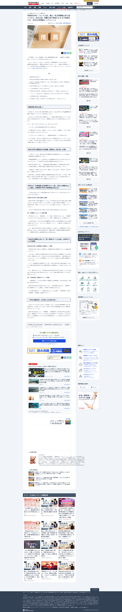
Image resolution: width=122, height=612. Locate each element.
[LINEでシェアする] (70, 53)
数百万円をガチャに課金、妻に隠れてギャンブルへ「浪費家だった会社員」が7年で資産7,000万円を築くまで (91, 64)
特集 (35, 7)
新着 (30, 7)
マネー (45, 7)
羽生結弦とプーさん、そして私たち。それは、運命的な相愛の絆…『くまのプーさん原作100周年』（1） (91, 51)
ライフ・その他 (62, 7)
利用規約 (28, 607)
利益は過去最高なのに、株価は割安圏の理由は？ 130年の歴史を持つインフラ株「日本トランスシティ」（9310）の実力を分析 (93, 197)
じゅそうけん (30, 23)
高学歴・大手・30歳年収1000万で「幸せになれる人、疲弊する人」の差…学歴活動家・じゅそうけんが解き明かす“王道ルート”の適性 (91, 57)
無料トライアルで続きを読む (49, 341)
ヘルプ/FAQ (81, 607)
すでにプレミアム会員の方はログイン (49, 343)
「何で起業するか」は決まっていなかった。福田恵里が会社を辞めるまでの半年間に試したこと (32, 510)
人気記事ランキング (88, 70)
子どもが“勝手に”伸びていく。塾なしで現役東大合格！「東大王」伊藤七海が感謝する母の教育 (49, 510)
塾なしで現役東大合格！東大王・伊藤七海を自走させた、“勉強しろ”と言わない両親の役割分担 (49, 553)
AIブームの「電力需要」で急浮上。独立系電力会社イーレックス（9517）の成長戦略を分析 (93, 190)
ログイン (90, 3)
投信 (62, 3)
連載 (40, 7)
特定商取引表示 (55, 607)
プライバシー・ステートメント (46, 607)
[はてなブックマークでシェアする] (68, 53)
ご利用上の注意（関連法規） (64, 607)
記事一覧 (89, 100)
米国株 (47, 3)
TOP (25, 7)
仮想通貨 (57, 3)
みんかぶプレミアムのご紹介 (91, 0)
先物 (67, 3)
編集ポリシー (86, 607)
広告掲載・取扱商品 (74, 607)
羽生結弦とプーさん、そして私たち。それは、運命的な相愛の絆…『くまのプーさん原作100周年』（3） (49, 574)
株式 (43, 3)
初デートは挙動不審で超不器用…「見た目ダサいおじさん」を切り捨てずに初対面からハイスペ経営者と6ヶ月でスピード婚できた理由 (66, 554)
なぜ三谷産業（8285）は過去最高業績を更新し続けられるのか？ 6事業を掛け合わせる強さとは (93, 203)
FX (52, 3)
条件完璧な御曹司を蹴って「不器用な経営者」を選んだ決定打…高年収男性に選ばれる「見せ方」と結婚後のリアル (66, 533)
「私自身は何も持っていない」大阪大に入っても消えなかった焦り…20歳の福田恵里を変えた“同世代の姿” (32, 533)
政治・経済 (52, 7)
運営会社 (24, 607)
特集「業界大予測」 (67, 23)
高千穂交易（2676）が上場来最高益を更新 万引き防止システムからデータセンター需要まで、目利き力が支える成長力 (93, 210)
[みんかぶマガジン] (33, 3)
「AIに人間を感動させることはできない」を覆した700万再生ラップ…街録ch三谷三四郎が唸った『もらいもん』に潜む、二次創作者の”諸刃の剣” (32, 554)
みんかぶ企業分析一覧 (88, 223)
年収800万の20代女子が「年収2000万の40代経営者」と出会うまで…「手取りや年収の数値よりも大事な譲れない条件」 (66, 574)
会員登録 (96, 3)
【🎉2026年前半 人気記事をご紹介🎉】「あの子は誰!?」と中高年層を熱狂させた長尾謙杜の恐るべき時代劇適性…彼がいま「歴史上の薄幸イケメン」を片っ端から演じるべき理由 (66, 512)
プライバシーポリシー (35, 607)
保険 (71, 3)
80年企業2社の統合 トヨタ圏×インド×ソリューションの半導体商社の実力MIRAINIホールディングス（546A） (93, 217)
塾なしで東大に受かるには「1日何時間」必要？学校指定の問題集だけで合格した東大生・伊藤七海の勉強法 (49, 533)
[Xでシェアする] (62, 53)
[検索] (94, 7)
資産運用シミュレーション (88, 317)
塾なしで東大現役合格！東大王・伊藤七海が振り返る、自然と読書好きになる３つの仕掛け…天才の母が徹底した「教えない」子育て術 (32, 575)
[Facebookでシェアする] (65, 53)
